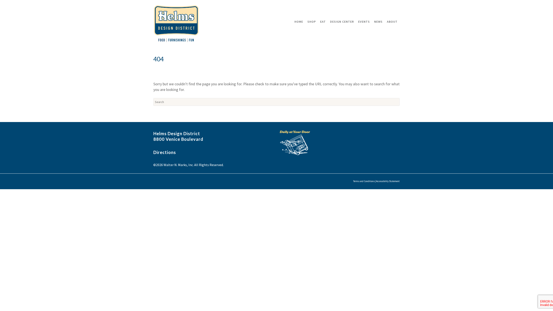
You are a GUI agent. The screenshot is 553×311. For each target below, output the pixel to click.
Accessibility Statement (388, 181)
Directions (164, 152)
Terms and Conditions (364, 181)
